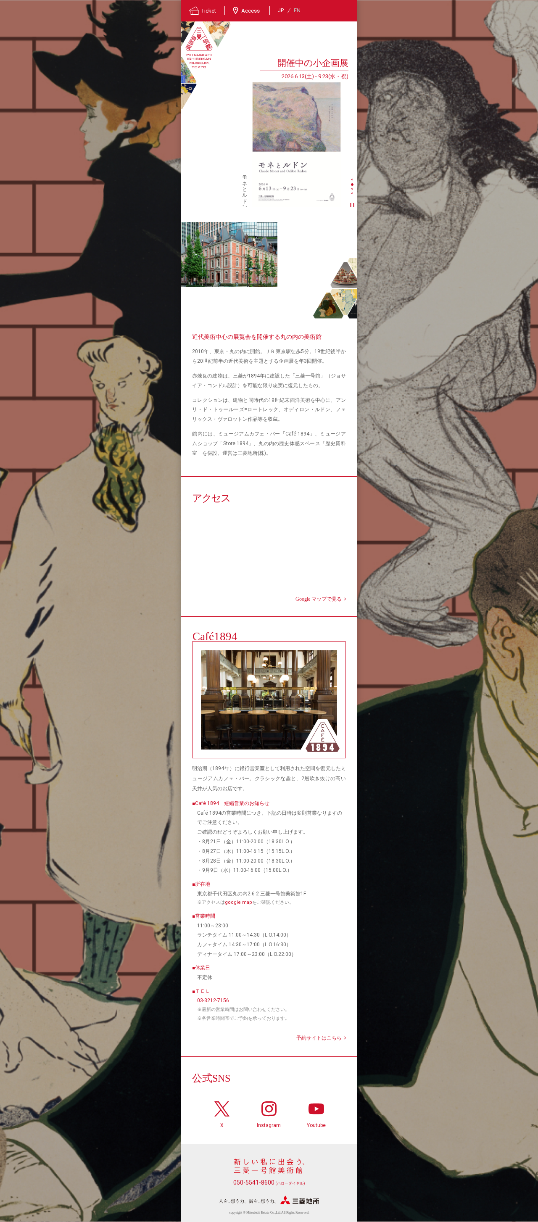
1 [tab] (353, 180)
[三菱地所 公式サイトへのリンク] (269, 1200)
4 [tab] (353, 194)
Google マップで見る (318, 599)
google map (238, 902)
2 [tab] (353, 185)
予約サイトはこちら (319, 1038)
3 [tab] (353, 189)
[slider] (296, 144)
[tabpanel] (264, 131)
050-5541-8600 (269, 1182)
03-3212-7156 (213, 1000)
